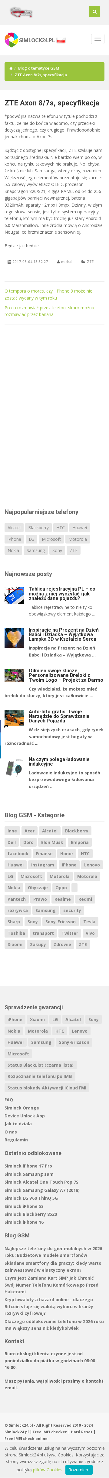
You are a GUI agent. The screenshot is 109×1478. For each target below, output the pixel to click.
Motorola (77, 539)
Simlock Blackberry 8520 (31, 1214)
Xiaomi (15, 944)
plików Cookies (47, 1470)
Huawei (79, 527)
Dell (12, 842)
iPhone (14, 539)
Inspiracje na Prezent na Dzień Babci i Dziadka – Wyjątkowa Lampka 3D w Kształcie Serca (64, 634)
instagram (42, 865)
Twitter (69, 933)
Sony (57, 550)
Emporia (80, 842)
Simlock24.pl (17, 1432)
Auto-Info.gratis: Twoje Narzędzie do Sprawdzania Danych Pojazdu (59, 716)
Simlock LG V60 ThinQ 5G (31, 1198)
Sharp (14, 921)
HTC (60, 527)
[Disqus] (54, 416)
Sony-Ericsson (60, 921)
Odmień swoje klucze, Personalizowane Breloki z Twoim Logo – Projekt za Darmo (66, 675)
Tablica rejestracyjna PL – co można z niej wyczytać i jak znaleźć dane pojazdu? (62, 593)
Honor (66, 853)
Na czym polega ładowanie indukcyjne (59, 761)
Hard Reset (81, 1432)
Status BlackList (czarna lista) (41, 1065)
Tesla (89, 921)
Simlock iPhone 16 (24, 1222)
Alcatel (14, 527)
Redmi (85, 899)
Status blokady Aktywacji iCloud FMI (47, 1088)
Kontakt (15, 1341)
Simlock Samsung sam (29, 1174)
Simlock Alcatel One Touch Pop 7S (41, 1182)
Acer (30, 831)
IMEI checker (54, 1432)
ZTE (90, 261)
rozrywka (18, 910)
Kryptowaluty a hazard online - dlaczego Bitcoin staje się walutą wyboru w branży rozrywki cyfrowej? (49, 1306)
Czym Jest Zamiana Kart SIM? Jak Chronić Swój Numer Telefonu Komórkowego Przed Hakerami (51, 1285)
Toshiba (16, 933)
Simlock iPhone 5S (24, 1206)
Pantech (17, 899)
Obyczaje (38, 887)
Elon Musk (52, 842)
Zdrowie (62, 944)
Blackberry (38, 527)
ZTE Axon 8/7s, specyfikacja (52, 103)
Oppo (61, 887)
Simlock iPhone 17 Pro (28, 1166)
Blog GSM (17, 1235)
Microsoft (51, 539)
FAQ (9, 1099)
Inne (12, 831)
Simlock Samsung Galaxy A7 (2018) (42, 1190)
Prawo (40, 899)
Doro (28, 842)
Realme (62, 899)
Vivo (90, 933)
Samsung (36, 550)
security (72, 910)
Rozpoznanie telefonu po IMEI (40, 1076)
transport (43, 933)
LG (31, 539)
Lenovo (92, 865)
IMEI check (24, 1438)
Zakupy (38, 944)
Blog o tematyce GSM (38, 68)
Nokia (13, 550)
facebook (18, 853)
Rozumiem (79, 1470)
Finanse (44, 853)
